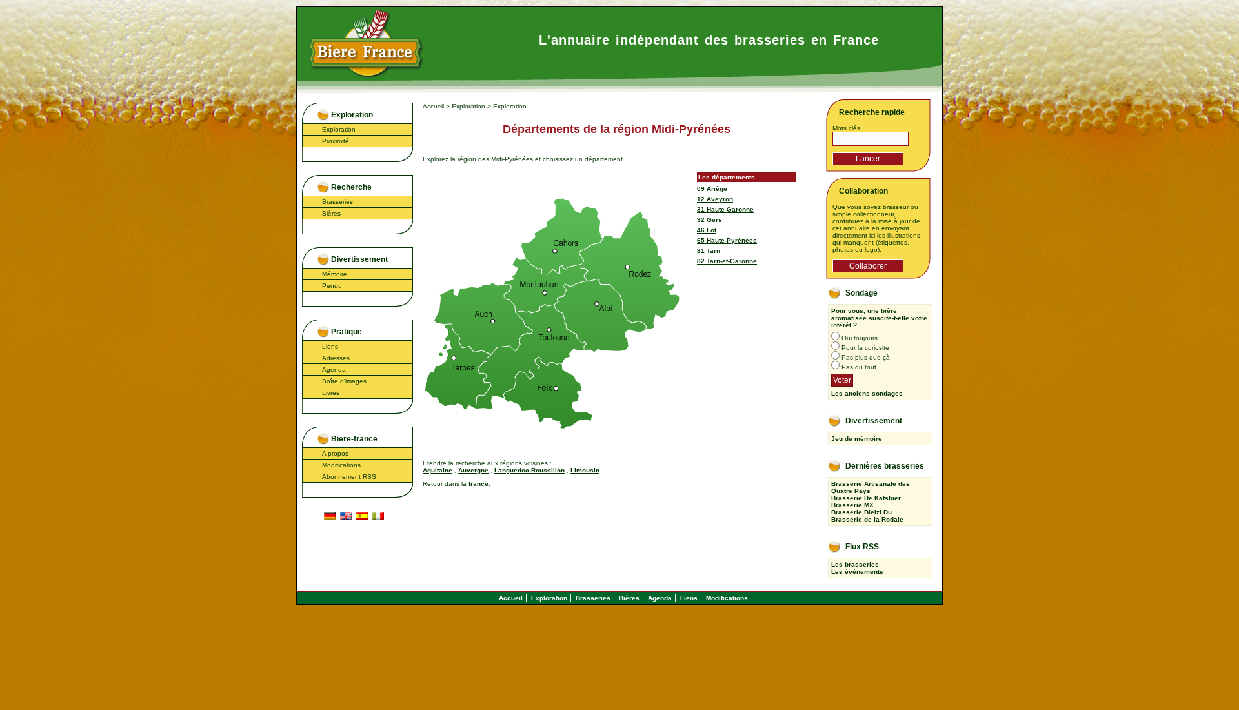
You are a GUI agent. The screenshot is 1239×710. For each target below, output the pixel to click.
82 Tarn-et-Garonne (727, 261)
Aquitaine (437, 470)
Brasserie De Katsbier (866, 498)
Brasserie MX (852, 505)
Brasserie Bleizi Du (861, 512)
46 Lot (706, 230)
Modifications (341, 465)
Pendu (332, 285)
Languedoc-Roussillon (529, 470)
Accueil (433, 106)
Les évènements (857, 571)
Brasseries (337, 201)
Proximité (335, 141)
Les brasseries (855, 564)
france (478, 483)
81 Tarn (708, 250)
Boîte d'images (344, 381)
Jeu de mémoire (856, 438)
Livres (330, 392)
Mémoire (334, 274)
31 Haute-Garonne (725, 209)
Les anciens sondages (867, 393)
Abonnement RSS (349, 476)
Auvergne (473, 470)
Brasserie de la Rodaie (867, 519)
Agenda (334, 369)
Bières (331, 213)
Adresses (336, 357)
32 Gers (709, 219)
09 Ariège (712, 188)
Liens (330, 346)
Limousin (584, 470)
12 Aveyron (715, 199)
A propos (335, 453)
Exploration (339, 129)
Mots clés (846, 128)
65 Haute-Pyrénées (727, 240)
